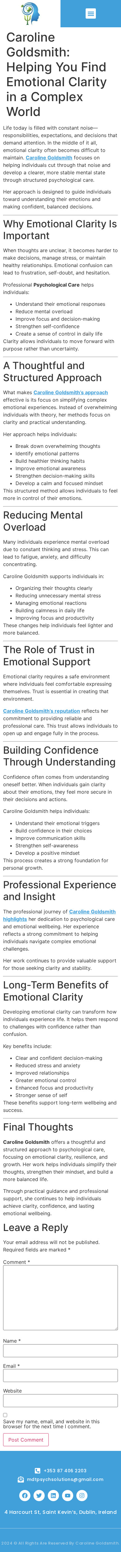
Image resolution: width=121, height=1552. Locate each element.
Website (12, 1390)
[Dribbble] (96, 1495)
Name (12, 1340)
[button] (91, 13)
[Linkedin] (53, 1495)
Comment (16, 1262)
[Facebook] (24, 1495)
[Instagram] (81, 1495)
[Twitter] (39, 1495)
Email (11, 1365)
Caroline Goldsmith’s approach (71, 392)
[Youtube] (67, 1495)
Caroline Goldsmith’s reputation (41, 711)
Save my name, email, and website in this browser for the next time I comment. (51, 1424)
